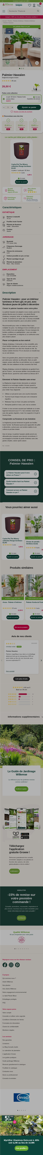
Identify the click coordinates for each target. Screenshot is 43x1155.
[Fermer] (39, 1119)
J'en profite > (21, 1148)
